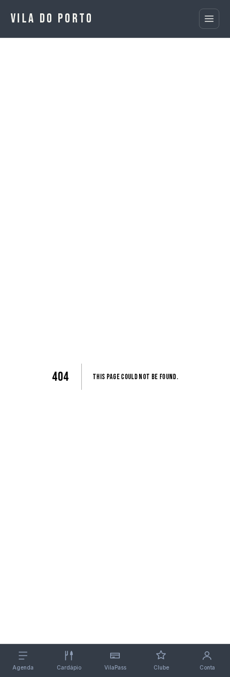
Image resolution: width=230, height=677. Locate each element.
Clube (161, 667)
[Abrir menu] (209, 19)
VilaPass (115, 667)
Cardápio (69, 667)
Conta (207, 667)
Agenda (23, 667)
